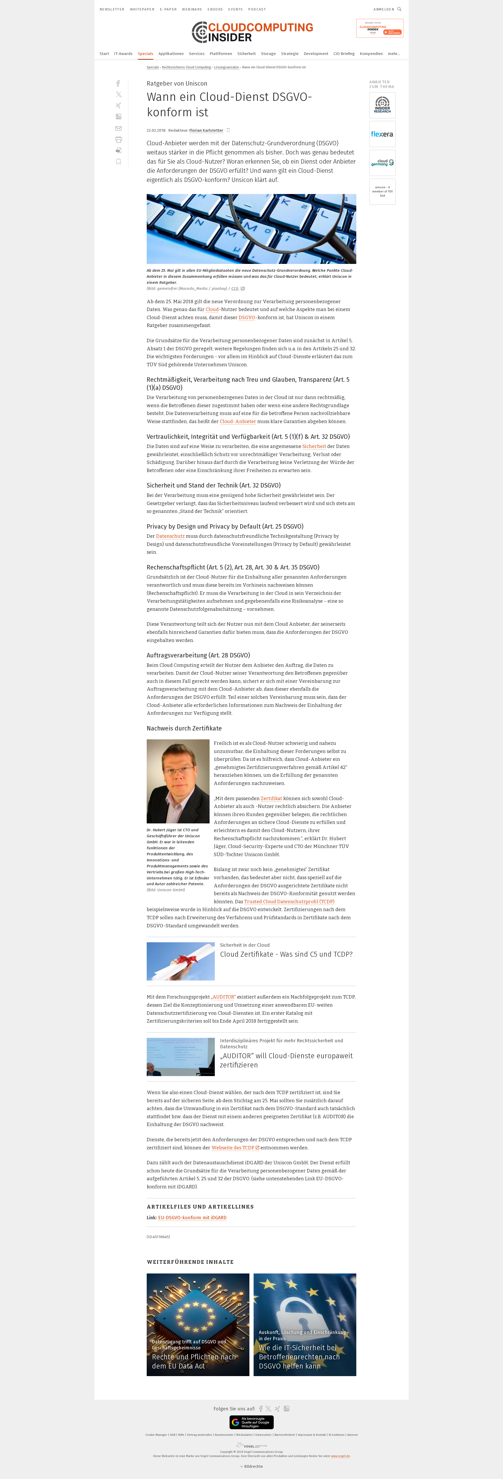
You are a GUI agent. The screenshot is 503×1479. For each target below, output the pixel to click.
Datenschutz (170, 536)
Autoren (352, 1435)
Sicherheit (246, 53)
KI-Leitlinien (337, 1435)
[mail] (118, 128)
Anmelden (384, 9)
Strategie (290, 53)
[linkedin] (118, 116)
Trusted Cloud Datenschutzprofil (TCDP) (289, 902)
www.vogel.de (340, 1456)
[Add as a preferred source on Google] (251, 1422)
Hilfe (181, 1435)
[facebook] (118, 83)
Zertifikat (271, 798)
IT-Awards (123, 53)
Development (316, 53)
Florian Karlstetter (206, 130)
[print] (118, 139)
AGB (173, 1435)
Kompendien (371, 53)
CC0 (235, 288)
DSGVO (247, 317)
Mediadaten (244, 1435)
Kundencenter (224, 1435)
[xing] (118, 105)
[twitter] (118, 94)
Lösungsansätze (227, 67)
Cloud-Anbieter (238, 421)
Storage (268, 53)
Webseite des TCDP (232, 1148)
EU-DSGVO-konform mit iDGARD (192, 1218)
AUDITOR (223, 997)
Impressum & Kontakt (312, 1435)
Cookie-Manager (156, 1435)
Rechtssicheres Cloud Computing (186, 67)
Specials (145, 53)
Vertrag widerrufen (200, 1435)
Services (197, 53)
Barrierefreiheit (285, 1435)
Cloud (212, 309)
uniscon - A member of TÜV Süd (382, 191)
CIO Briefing (344, 53)
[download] (118, 150)
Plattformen (221, 53)
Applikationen (171, 53)
